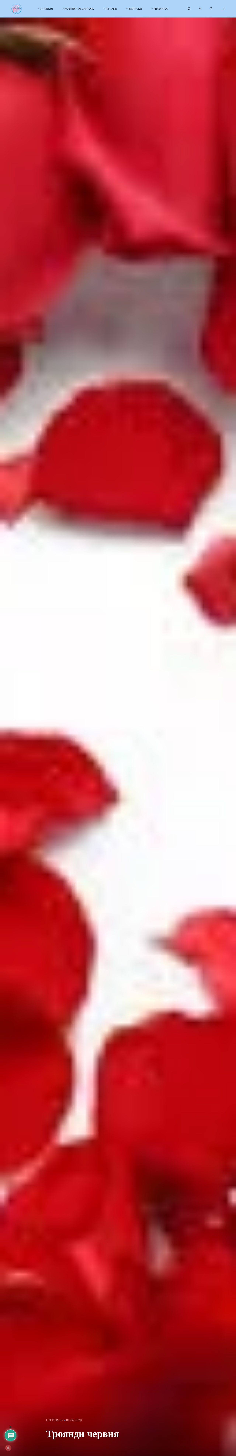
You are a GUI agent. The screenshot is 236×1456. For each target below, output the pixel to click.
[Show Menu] (223, 9)
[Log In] (211, 8)
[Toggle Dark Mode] (200, 8)
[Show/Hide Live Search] (189, 8)
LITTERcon (54, 1420)
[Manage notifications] (8, 1448)
